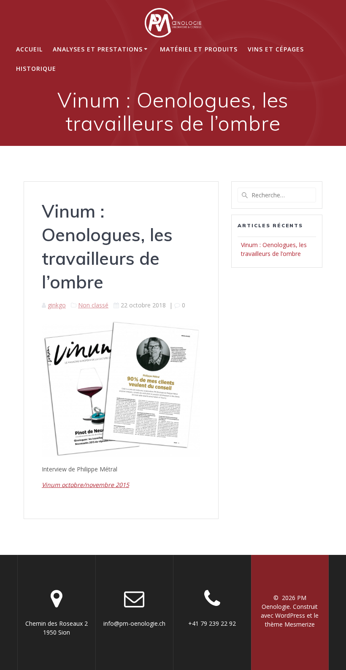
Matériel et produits (199, 49)
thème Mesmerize (290, 624)
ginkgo (57, 305)
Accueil (29, 49)
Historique (36, 69)
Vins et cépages (276, 49)
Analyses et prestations (98, 49)
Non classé (93, 305)
